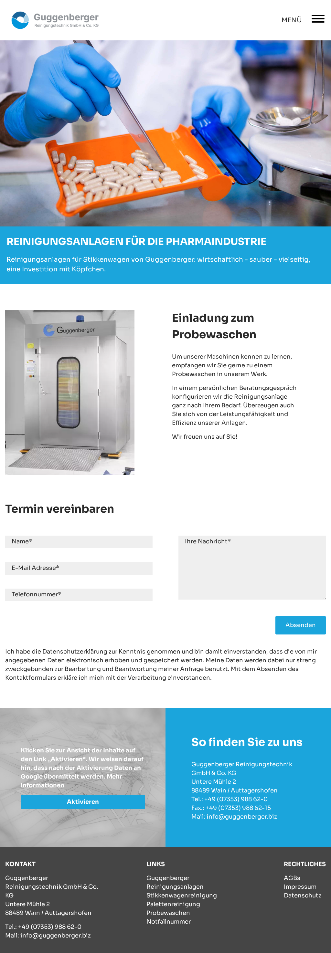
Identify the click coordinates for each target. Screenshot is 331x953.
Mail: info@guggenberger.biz (48, 935)
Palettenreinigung (173, 904)
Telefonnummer (36, 594)
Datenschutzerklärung (74, 651)
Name (22, 541)
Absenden (300, 625)
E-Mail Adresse (35, 567)
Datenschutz (302, 895)
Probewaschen (168, 912)
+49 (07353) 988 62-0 (49, 926)
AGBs (292, 878)
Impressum (300, 886)
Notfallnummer (168, 921)
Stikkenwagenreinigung (181, 895)
